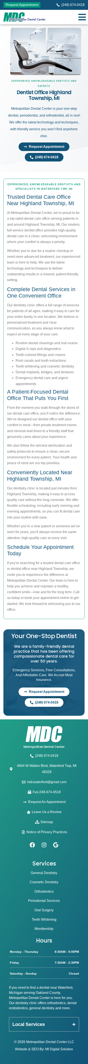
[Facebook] (32, 845)
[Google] (55, 845)
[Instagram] (44, 845)
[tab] (44, 1024)
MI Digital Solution (59, 1049)
